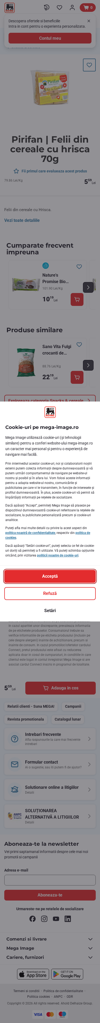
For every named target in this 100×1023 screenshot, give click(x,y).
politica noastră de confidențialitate (30, 533)
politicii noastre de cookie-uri (57, 555)
